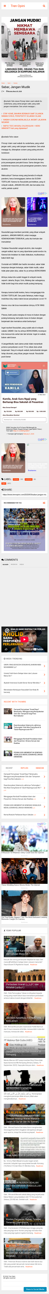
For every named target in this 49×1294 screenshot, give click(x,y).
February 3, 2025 (28, 434)
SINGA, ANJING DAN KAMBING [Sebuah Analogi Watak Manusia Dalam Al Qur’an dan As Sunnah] (23, 1118)
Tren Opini (18, 6)
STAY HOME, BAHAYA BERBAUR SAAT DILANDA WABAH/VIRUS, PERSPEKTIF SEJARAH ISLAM (22, 115)
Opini (9, 83)
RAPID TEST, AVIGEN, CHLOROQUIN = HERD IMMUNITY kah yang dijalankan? (20, 127)
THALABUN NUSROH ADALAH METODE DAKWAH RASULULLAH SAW (24, 1185)
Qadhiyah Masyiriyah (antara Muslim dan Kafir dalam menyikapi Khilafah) (24, 1252)
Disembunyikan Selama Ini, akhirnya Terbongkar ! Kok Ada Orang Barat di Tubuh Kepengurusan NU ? (27, 727)
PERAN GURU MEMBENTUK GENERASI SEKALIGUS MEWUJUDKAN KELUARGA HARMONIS (28, 755)
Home (3, 83)
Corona (15, 83)
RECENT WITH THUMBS (15, 702)
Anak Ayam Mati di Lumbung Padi (23, 1155)
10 (7, 1245)
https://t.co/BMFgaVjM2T (21, 431)
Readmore (33, 964)
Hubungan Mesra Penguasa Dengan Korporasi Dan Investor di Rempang (23, 1051)
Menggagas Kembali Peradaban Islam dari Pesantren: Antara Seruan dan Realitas (28, 741)
